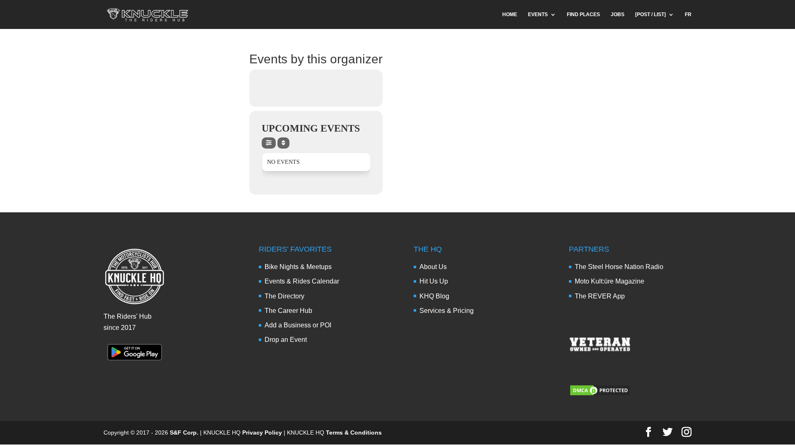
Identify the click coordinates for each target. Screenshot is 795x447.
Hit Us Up (433, 281)
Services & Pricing (446, 310)
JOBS (617, 14)
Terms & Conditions (354, 432)
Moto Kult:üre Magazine (609, 281)
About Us (433, 266)
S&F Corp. (184, 432)
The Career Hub (288, 310)
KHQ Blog (434, 296)
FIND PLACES (583, 14)
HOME (509, 14)
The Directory (284, 296)
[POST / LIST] (650, 14)
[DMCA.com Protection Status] (600, 394)
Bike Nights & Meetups (298, 266)
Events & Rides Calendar (302, 281)
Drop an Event (286, 339)
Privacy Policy (262, 432)
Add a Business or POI (298, 325)
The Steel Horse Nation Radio (619, 266)
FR (688, 14)
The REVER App (600, 296)
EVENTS (538, 14)
